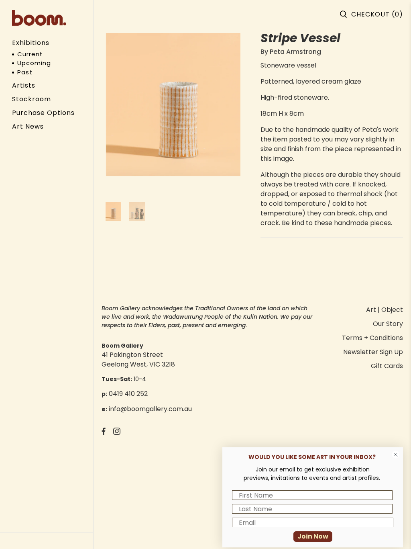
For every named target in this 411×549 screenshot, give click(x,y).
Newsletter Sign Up (373, 351)
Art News (28, 126)
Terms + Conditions (372, 337)
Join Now (312, 536)
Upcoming (34, 63)
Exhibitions (30, 42)
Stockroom (31, 99)
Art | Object (384, 309)
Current (30, 54)
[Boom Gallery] (39, 18)
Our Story (388, 323)
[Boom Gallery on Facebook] (103, 432)
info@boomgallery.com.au (150, 409)
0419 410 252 (128, 393)
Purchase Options (43, 112)
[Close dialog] (396, 455)
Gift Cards (387, 366)
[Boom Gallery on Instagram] (116, 432)
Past (25, 72)
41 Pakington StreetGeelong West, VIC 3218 (138, 359)
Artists (23, 85)
